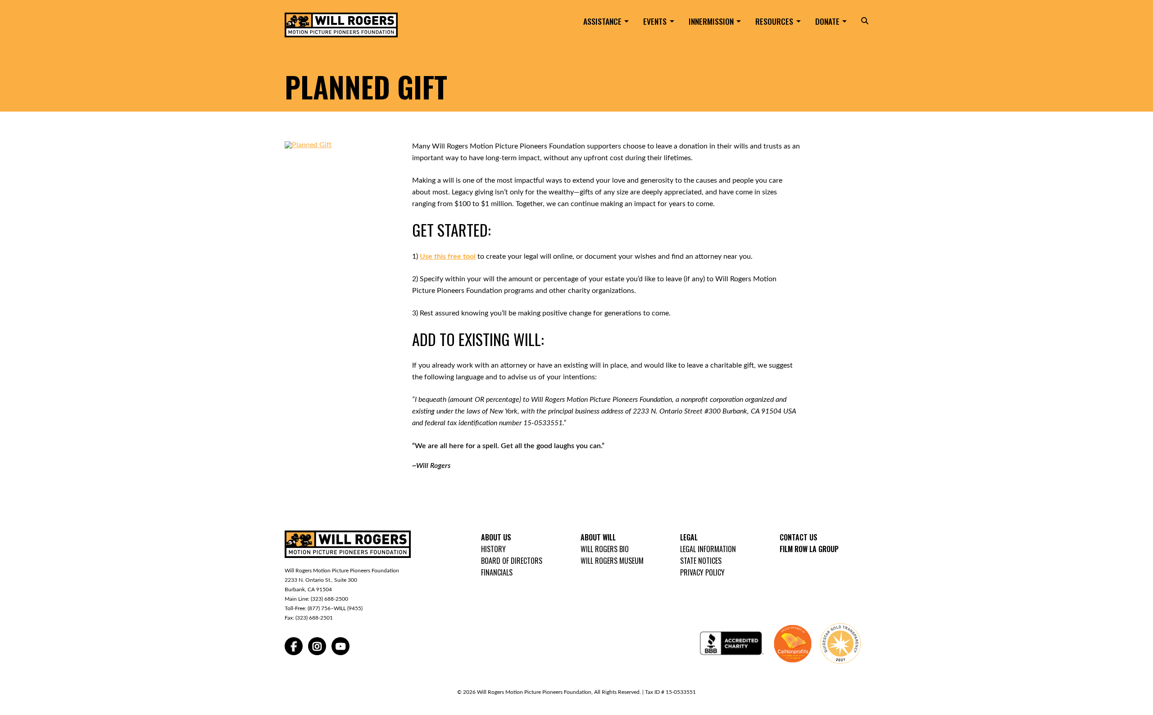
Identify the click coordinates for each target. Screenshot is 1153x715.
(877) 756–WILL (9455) (335, 608)
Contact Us (798, 537)
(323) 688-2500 (329, 599)
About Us (496, 537)
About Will (598, 537)
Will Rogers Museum (612, 560)
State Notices (701, 560)
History (493, 549)
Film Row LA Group (809, 549)
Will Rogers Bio (605, 549)
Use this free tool (448, 256)
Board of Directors (511, 560)
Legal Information (708, 549)
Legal (689, 537)
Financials (497, 572)
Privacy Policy (702, 572)
